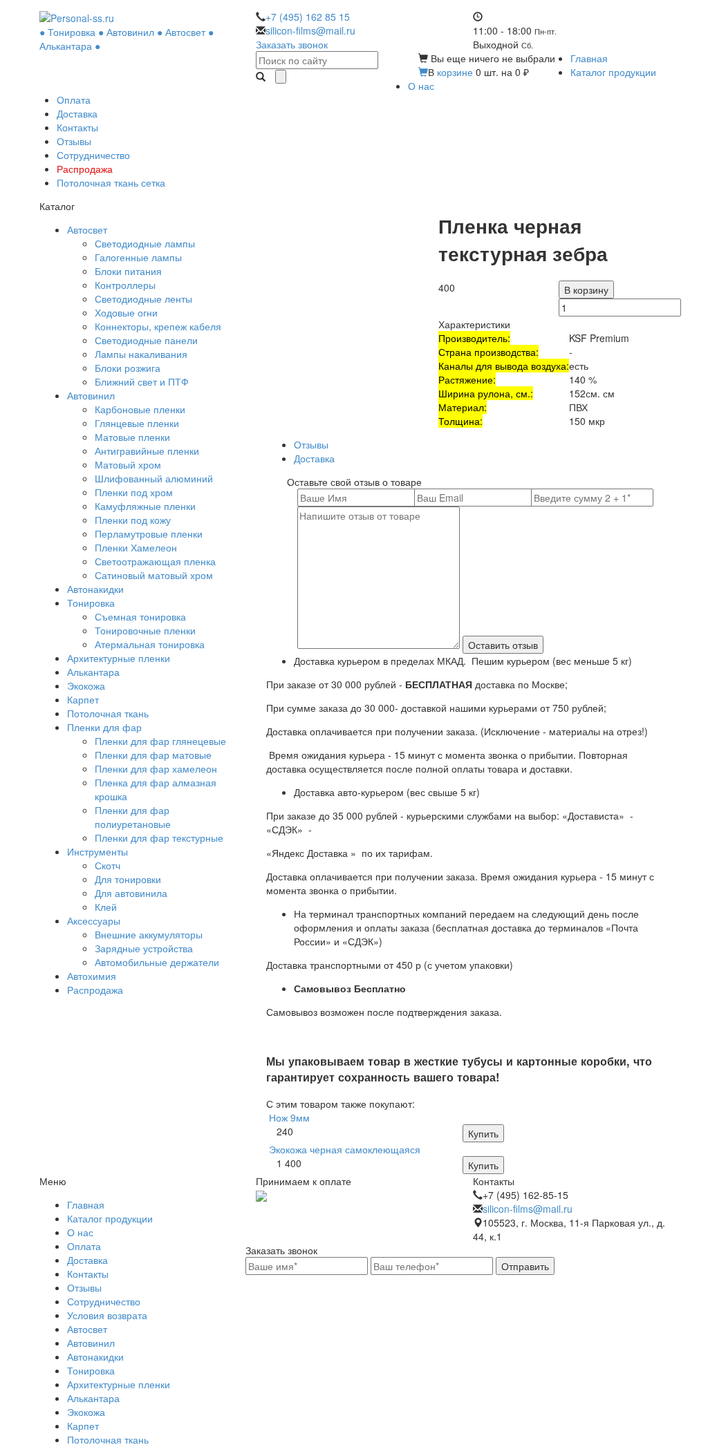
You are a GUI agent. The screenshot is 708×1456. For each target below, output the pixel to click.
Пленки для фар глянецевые (160, 741)
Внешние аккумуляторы (149, 934)
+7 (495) (308, 16)
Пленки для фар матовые (153, 755)
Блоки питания (128, 271)
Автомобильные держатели (157, 962)
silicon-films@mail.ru (310, 30)
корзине (455, 72)
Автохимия (91, 976)
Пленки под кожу (133, 520)
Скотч (107, 865)
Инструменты (97, 851)
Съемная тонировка (140, 616)
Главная (589, 58)
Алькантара (93, 672)
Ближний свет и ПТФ (142, 381)
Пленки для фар (104, 727)
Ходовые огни (126, 312)
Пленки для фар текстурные (159, 837)
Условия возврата (107, 1315)
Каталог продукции (613, 72)
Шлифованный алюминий (154, 478)
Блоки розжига (127, 368)
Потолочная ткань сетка (111, 182)
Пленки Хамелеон (136, 547)
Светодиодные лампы (145, 243)
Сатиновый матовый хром (154, 575)
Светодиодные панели (146, 340)
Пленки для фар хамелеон (156, 768)
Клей (106, 907)
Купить (483, 1133)
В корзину (586, 289)
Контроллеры (125, 285)
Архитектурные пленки (118, 658)
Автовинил (91, 395)
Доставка (77, 113)
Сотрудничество (93, 155)
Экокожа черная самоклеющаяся (344, 1149)
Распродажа (85, 169)
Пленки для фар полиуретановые (133, 817)
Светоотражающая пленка (155, 561)
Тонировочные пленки (145, 630)
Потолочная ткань (108, 713)
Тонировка (91, 602)
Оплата (74, 99)
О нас (421, 86)
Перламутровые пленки (149, 533)
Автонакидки (95, 589)
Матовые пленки (132, 437)
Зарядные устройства (144, 948)
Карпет (83, 699)
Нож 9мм (289, 1117)
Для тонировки (128, 879)
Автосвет (87, 229)
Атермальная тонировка (150, 644)
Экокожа (86, 685)
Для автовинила (131, 893)
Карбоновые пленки (140, 409)
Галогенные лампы (138, 257)
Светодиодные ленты (143, 298)
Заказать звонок (292, 44)
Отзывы (74, 141)
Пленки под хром (134, 492)
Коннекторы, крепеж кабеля (158, 326)
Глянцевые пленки (137, 423)
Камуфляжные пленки (145, 506)
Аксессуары (93, 920)
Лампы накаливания (141, 354)
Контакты (77, 127)
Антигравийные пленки (147, 450)
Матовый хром (128, 464)
